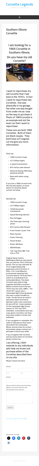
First (7, 373)
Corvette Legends (19, 4)
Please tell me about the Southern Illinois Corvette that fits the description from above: (18, 387)
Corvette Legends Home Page (16, 418)
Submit (10, 407)
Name (9, 366)
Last (21, 373)
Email (8, 377)
